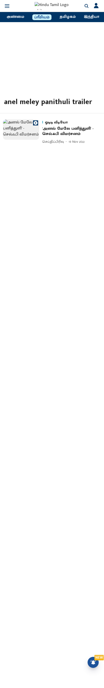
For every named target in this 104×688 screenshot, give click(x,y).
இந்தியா (91, 16)
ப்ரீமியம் (41, 17)
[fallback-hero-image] (22, 132)
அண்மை (15, 16)
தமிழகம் (68, 16)
